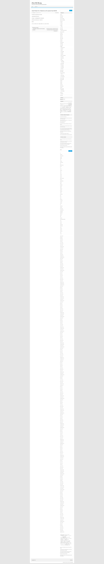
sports (61, 84)
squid (70, 110)
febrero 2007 (61, 514)
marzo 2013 (61, 419)
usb (65, 111)
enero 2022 (61, 295)
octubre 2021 (61, 299)
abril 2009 (61, 480)
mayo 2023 (61, 275)
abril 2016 (61, 378)
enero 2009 (61, 484)
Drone (61, 182)
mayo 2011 (61, 448)
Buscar (61, 149)
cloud (60, 25)
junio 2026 (61, 238)
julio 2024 (61, 259)
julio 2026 (61, 237)
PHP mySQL (62, 76)
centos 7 (61, 104)
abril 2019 (61, 337)
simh (60, 83)
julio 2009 (61, 476)
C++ (60, 167)
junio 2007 (61, 509)
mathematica (64, 108)
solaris (35, 23)
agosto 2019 (61, 332)
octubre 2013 (61, 411)
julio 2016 (61, 377)
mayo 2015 (61, 389)
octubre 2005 (61, 530)
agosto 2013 (61, 414)
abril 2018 (61, 352)
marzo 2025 (61, 254)
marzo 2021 (61, 308)
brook (64, 103)
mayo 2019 (61, 336)
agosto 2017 (61, 361)
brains (61, 21)
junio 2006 (61, 525)
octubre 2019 (61, 329)
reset (62, 110)
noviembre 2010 (62, 456)
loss (43, 23)
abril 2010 (61, 464)
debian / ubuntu (62, 55)
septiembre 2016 (62, 374)
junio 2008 (61, 493)
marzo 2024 (61, 263)
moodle (61, 43)
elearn (61, 34)
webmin (61, 68)
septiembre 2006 (62, 521)
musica (61, 203)
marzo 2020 (61, 324)
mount (67, 108)
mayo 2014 (61, 402)
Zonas (61, 95)
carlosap (34, 12)
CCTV (60, 22)
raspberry (64, 109)
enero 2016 (61, 382)
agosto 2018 (61, 348)
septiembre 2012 (62, 427)
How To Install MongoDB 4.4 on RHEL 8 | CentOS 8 (66, 134)
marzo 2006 (61, 526)
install (63, 107)
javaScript (62, 75)
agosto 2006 (61, 522)
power (46, 23)
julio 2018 (61, 349)
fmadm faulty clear (62, 122)
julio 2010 (61, 460)
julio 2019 (61, 333)
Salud (60, 80)
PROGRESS (61, 211)
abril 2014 (61, 403)
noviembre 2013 (62, 410)
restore (48, 23)
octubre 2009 (61, 472)
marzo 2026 (61, 242)
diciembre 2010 (62, 455)
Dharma (61, 29)
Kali (60, 195)
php (60, 109)
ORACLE (61, 71)
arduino (61, 17)
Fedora (61, 56)
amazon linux (62, 47)
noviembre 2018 (62, 344)
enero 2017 (61, 370)
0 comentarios (57, 12)
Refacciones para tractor (64, 542)
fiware (61, 187)
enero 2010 (61, 468)
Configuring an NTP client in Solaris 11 (64, 133)
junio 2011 (61, 447)
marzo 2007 (61, 513)
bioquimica (62, 103)
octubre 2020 (61, 315)
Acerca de (36, 6)
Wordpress (71, 562)
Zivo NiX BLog (37, 3)
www (60, 92)
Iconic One (64, 562)
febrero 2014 (61, 406)
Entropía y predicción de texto (63, 145)
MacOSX (62, 63)
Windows (61, 88)
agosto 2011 (61, 444)
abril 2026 (61, 241)
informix (61, 38)
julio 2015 (61, 386)
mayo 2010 (61, 463)
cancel (65, 103)
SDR (60, 216)
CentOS (61, 51)
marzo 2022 (61, 292)
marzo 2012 (61, 435)
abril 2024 (61, 262)
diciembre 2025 (62, 246)
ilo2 (68, 538)
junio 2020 (61, 320)
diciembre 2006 (62, 517)
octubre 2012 (61, 426)
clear (69, 535)
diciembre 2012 (62, 423)
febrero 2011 (61, 452)
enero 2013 (61, 422)
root (64, 110)
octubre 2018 (61, 345)
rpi (65, 110)
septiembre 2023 (62, 270)
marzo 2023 (61, 278)
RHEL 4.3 (62, 64)
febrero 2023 (61, 279)
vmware (61, 67)
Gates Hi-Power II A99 (64, 538)
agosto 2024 (61, 258)
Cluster (61, 174)
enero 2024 (61, 266)
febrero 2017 (61, 369)
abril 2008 (61, 496)
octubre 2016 (61, 373)
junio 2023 (61, 274)
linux (67, 107)
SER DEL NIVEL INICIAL (63, 30)
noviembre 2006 (62, 518)
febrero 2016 (61, 381)
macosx (62, 540)
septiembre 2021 (62, 300)
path (70, 108)
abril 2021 (61, 307)
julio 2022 (61, 287)
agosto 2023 (61, 271)
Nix (60, 46)
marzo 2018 (61, 353)
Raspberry (61, 79)
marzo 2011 (61, 451)
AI (60, 14)
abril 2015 (61, 390)
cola (70, 535)
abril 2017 (61, 366)
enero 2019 (61, 341)
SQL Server (61, 224)
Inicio (32, 6)
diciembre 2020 (62, 312)
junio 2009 (61, 477)
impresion (61, 107)
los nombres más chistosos (63, 116)
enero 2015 (61, 394)
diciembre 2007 (62, 501)
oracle (69, 108)
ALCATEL (61, 154)
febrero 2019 (61, 340)
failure (41, 23)
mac (69, 107)
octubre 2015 (61, 385)
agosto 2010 (61, 459)
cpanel (70, 104)
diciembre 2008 (62, 485)
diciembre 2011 (62, 439)
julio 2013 (61, 415)
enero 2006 (61, 529)
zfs (60, 112)
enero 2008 (61, 500)
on (44, 23)
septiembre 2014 (62, 398)
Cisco (60, 171)
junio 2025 (61, 250)
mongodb (61, 42)
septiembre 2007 (62, 505)
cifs (68, 535)
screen (67, 110)
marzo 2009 (61, 481)
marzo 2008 (61, 497)
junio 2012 (61, 431)
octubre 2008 (61, 488)
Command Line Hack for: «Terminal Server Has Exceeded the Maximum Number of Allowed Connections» (52, 29)
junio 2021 (61, 304)
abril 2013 (61, 418)
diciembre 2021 (62, 296)
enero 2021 (61, 311)
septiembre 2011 (62, 443)
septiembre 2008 (62, 489)
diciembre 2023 (62, 267)
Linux (61, 60)
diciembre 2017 (62, 357)
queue (62, 109)
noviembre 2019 (62, 328)
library (65, 107)
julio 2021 (61, 303)
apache (61, 93)
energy (39, 23)
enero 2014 (61, 407)
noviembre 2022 (62, 283)
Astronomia (61, 18)
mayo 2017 (61, 365)
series (68, 110)
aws (61, 26)
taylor (61, 111)
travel (60, 87)
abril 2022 (61, 291)
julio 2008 (61, 492)
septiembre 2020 (62, 316)
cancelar (67, 103)
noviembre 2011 (62, 440)
